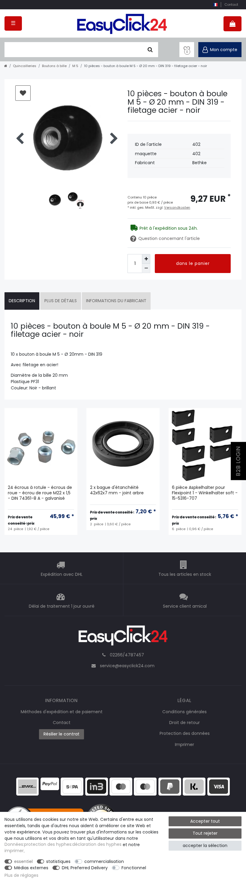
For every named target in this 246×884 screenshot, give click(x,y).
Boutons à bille (54, 65)
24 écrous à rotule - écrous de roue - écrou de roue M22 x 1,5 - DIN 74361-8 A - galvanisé (40, 493)
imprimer (14, 851)
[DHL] (27, 786)
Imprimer (184, 744)
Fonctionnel (134, 868)
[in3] (96, 786)
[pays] (215, 4)
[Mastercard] (145, 786)
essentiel (23, 861)
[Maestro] (121, 786)
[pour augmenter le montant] (146, 258)
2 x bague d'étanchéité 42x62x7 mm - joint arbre (117, 490)
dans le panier (193, 263)
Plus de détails (60, 301)
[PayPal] (49, 783)
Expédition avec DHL (61, 574)
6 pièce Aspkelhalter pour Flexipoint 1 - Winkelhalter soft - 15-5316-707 (205, 493)
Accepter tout (205, 821)
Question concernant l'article (169, 238)
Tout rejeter (205, 833)
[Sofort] (194, 786)
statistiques (58, 861)
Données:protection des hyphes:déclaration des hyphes (63, 845)
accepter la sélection (205, 846)
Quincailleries (24, 65)
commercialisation (104, 861)
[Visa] (218, 786)
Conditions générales (184, 712)
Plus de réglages (21, 875)
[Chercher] (150, 49)
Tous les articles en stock (184, 574)
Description (22, 301)
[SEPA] (72, 786)
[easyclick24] (123, 637)
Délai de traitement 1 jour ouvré (61, 606)
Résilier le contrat (62, 734)
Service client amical (185, 606)
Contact (231, 4)
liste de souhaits (23, 93)
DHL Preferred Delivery (85, 868)
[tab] (21, 300)
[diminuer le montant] (146, 268)
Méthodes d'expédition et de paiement (62, 712)
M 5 (75, 65)
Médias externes (31, 868)
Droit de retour (184, 723)
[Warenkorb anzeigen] (233, 23)
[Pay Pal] (169, 786)
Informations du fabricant (116, 301)
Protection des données (185, 733)
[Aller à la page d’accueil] (5, 65)
